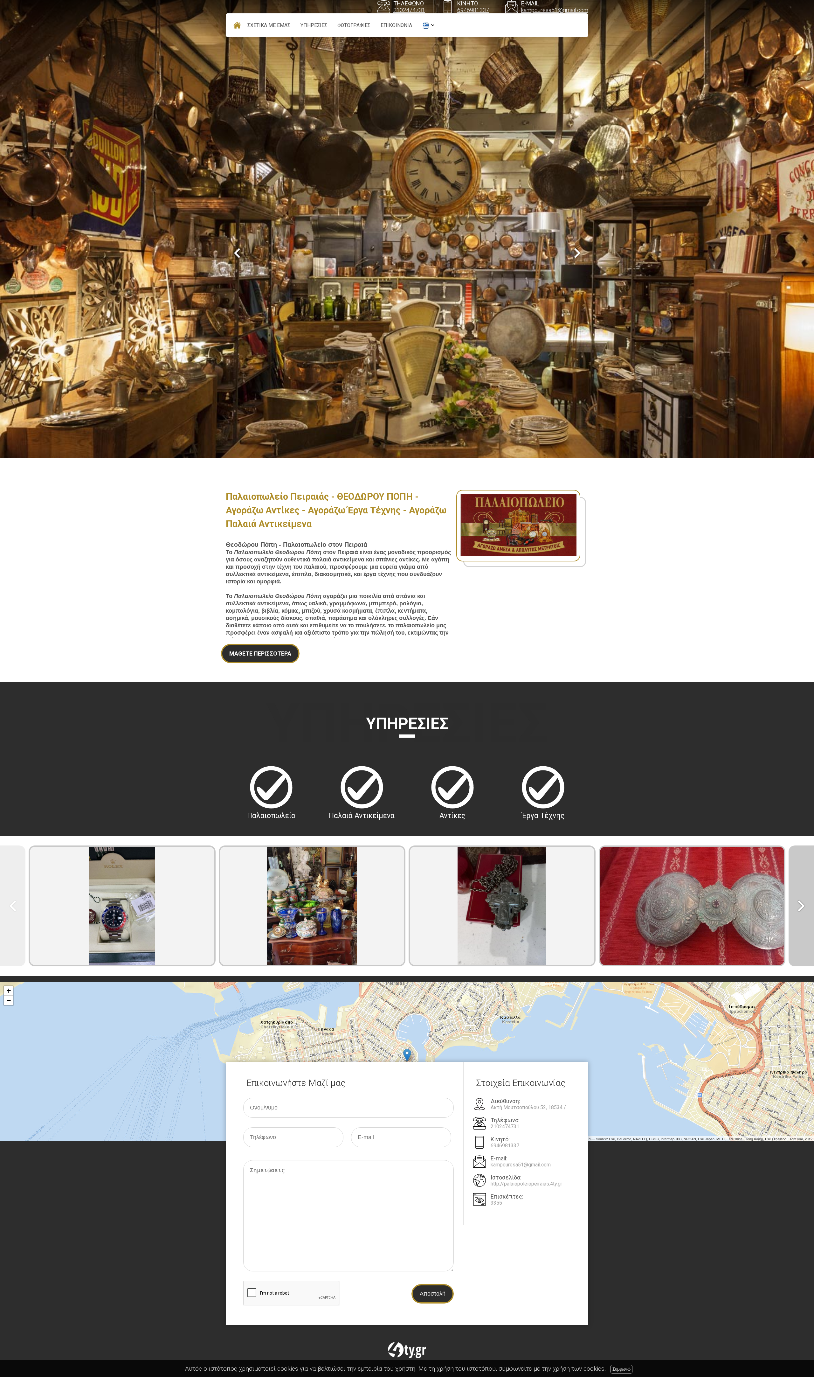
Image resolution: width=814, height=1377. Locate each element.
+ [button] (9, 991)
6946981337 (473, 10)
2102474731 (409, 10)
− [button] (9, 1000)
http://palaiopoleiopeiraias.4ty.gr (526, 1184)
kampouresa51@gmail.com (554, 10)
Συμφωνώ (621, 1369)
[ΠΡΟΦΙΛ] (237, 25)
